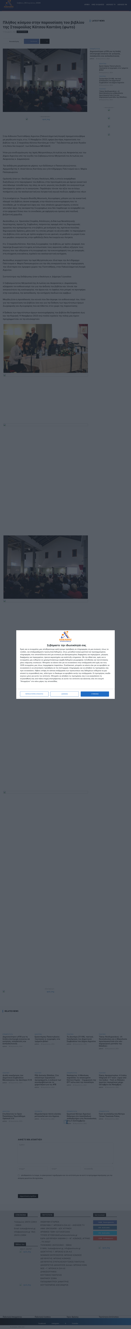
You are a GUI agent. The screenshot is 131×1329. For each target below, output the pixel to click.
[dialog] (65, 664)
